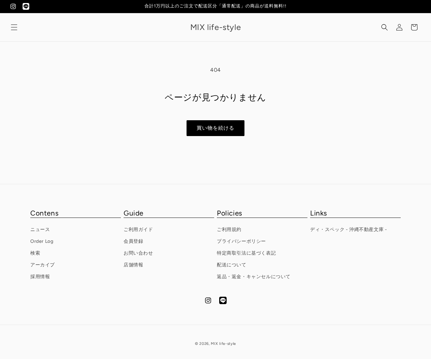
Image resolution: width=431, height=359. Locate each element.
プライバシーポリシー (241, 241)
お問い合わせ (138, 253)
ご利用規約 (229, 229)
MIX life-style (223, 343)
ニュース (40, 229)
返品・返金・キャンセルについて (254, 277)
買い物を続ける (215, 128)
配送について (231, 265)
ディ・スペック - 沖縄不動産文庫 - (348, 229)
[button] (14, 27)
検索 (35, 253)
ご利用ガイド (138, 229)
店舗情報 (133, 265)
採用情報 (40, 277)
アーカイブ (42, 265)
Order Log (41, 241)
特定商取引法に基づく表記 (246, 253)
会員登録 (133, 241)
